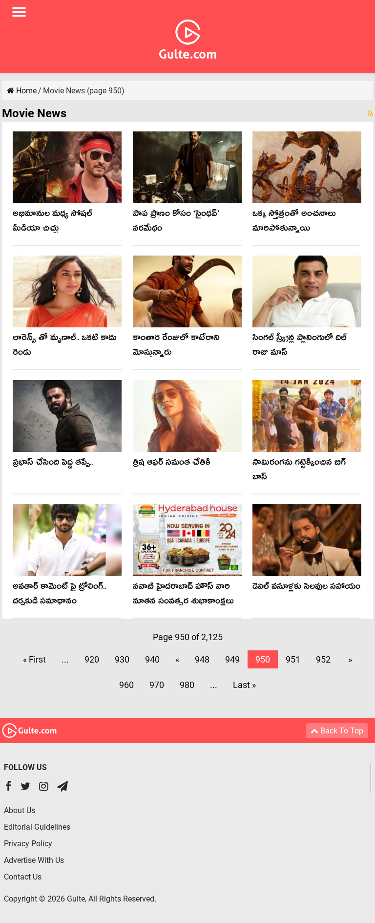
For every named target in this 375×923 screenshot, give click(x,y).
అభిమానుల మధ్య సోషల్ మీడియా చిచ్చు (52, 222)
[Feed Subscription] (370, 113)
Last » (244, 685)
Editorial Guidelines (37, 827)
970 (156, 685)
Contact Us (23, 876)
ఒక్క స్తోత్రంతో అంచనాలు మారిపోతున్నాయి (294, 222)
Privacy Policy (28, 843)
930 (122, 659)
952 (323, 659)
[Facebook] (8, 787)
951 (293, 659)
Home (25, 90)
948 (202, 659)
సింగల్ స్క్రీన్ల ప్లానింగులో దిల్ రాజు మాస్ (299, 346)
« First (34, 659)
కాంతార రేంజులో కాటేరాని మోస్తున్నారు (176, 346)
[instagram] (44, 787)
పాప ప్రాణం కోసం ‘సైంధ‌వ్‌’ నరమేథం (176, 222)
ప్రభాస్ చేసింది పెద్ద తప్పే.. (53, 464)
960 (126, 685)
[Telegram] (62, 787)
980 (187, 685)
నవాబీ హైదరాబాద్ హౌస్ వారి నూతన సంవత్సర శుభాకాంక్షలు (183, 595)
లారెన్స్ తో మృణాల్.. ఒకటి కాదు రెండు (64, 346)
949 (232, 659)
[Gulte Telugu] (187, 37)
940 (152, 659)
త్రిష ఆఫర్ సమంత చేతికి (171, 464)
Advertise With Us (34, 860)
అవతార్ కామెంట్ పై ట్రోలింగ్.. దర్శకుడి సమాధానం (59, 595)
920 (91, 659)
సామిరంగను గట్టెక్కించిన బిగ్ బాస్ (299, 471)
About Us (19, 810)
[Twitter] (25, 787)
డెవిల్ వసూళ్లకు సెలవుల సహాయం (306, 588)
